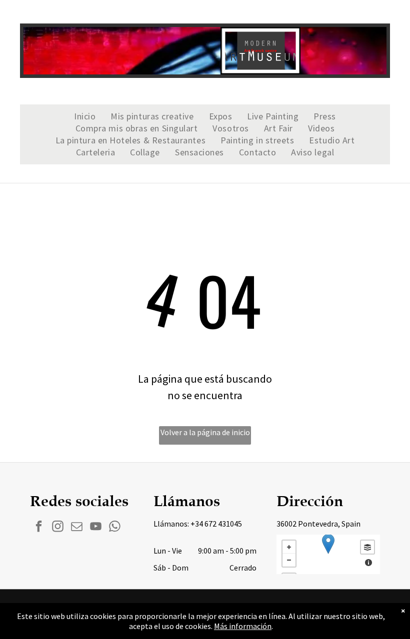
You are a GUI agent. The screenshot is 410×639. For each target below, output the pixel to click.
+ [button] (289, 547)
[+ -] (328, 554)
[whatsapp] (115, 528)
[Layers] (367, 547)
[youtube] (95, 528)
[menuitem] (84, 116)
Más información (243, 626)
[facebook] (39, 528)
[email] (77, 528)
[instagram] (57, 528)
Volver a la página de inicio (205, 432)
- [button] (289, 560)
